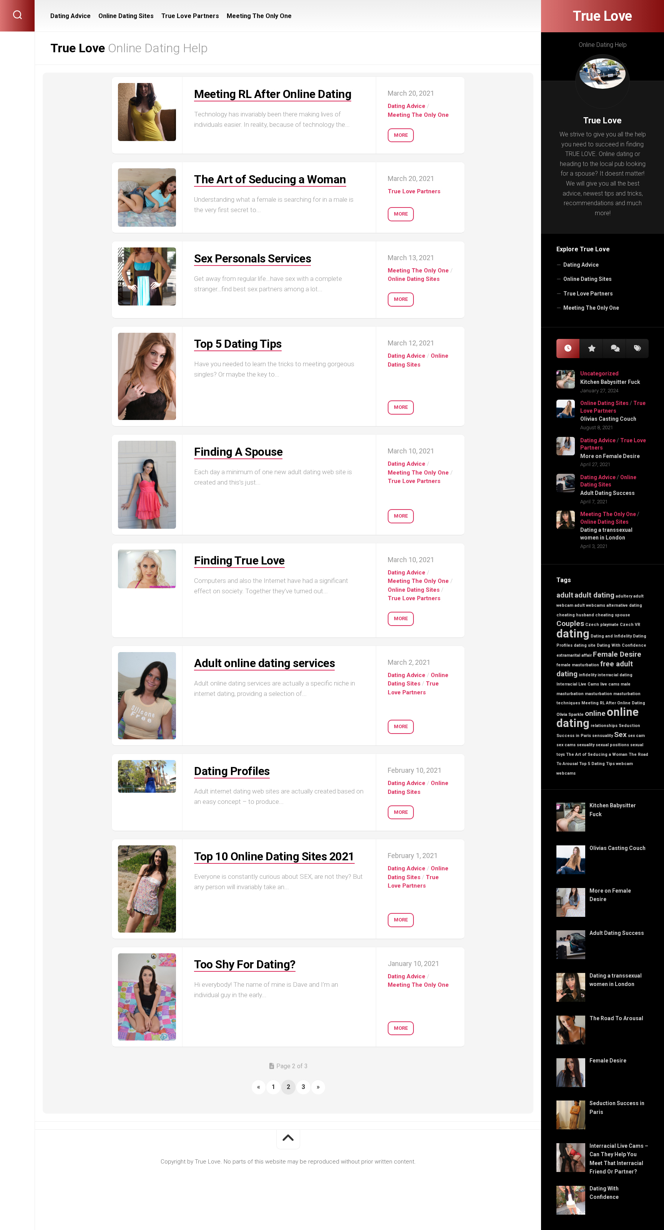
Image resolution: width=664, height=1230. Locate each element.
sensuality (602, 735)
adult (564, 595)
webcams (566, 773)
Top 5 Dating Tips (597, 763)
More (401, 135)
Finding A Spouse (238, 451)
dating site (585, 645)
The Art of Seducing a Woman (596, 754)
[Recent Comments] (614, 349)
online (595, 713)
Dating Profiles (232, 771)
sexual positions (612, 744)
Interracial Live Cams (577, 684)
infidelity (587, 674)
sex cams (566, 744)
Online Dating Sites (587, 279)
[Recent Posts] (567, 349)
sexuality (585, 744)
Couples (570, 623)
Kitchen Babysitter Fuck (610, 382)
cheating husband (575, 615)
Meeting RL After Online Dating (613, 702)
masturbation (598, 693)
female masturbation (577, 664)
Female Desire (617, 654)
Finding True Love (239, 560)
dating (572, 633)
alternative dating (624, 605)
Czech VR (630, 624)
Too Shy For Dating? (244, 964)
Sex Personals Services (252, 258)
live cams (609, 684)
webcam (624, 763)
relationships (604, 725)
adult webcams (589, 605)
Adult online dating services (264, 663)
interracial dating (615, 674)
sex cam (636, 735)
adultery (624, 596)
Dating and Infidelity (611, 636)
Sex (620, 734)
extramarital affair (574, 655)
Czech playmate (602, 624)
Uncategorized (599, 373)
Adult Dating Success (607, 493)
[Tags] (637, 349)
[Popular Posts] (591, 349)
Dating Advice (581, 265)
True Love (602, 16)
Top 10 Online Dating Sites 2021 (274, 856)
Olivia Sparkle (570, 714)
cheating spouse (612, 615)
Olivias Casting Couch (608, 419)
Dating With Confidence (621, 645)
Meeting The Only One (591, 308)
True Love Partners (588, 293)
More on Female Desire (610, 456)
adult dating (594, 595)
